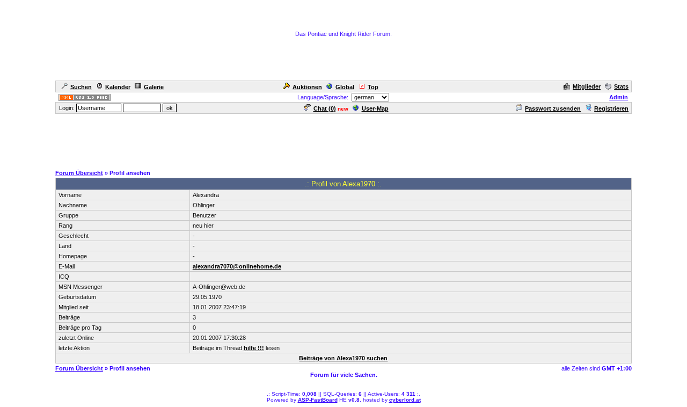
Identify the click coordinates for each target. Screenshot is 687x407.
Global (344, 87)
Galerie (154, 87)
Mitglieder (587, 86)
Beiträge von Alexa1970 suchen (343, 358)
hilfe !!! (254, 348)
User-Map (375, 108)
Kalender (117, 87)
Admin (618, 97)
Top (373, 87)
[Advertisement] (343, 139)
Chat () (324, 108)
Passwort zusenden (553, 108)
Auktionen (307, 87)
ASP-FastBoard (318, 400)
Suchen (81, 87)
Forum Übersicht (79, 173)
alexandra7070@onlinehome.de (237, 266)
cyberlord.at (405, 400)
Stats (621, 86)
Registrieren (611, 108)
